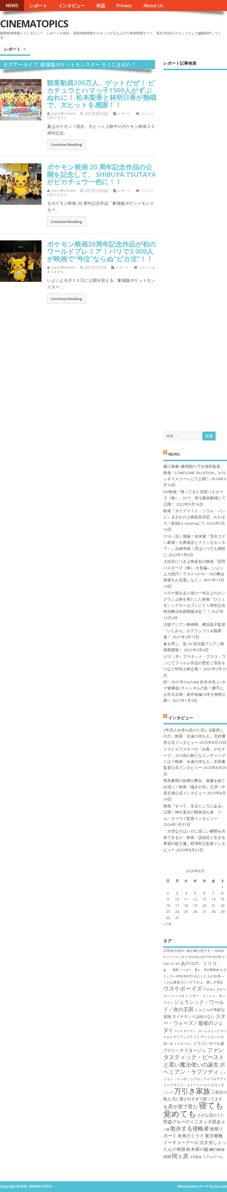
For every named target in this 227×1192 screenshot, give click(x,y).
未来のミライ (190, 1136)
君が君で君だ (183, 1106)
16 (168, 905)
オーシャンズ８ (174, 996)
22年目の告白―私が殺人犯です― (188, 950)
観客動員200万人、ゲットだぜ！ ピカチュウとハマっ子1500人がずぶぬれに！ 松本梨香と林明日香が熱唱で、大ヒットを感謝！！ (101, 93)
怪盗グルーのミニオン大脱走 (192, 1122)
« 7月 (167, 924)
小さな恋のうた (210, 1115)
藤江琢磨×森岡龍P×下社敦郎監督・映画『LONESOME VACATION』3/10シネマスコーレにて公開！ (194, 472)
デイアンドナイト (186, 1037)
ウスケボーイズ (182, 988)
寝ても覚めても (193, 1109)
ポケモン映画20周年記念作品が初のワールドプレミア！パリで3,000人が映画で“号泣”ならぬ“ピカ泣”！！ (101, 251)
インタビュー (71, 5)
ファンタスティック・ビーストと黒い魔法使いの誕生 (193, 1057)
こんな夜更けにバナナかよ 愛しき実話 (193, 982)
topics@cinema (63, 113)
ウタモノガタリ (214, 989)
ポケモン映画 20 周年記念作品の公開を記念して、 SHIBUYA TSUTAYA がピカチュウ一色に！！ (101, 174)
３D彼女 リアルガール (206, 1156)
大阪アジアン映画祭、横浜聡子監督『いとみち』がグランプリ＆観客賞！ (194, 630)
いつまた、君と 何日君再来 (199, 970)
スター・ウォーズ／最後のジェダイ (194, 1023)
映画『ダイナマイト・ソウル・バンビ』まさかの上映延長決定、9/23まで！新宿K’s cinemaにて (194, 517)
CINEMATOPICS (34, 23)
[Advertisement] (195, 246)
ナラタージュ (193, 1050)
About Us (153, 5)
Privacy (124, 5)
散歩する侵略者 (189, 1128)
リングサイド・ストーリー (183, 1085)
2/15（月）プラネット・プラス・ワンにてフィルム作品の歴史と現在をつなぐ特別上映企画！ (194, 662)
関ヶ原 (180, 1156)
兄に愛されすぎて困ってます (197, 1098)
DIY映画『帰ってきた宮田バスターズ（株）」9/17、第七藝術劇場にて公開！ (194, 498)
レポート (38, 5)
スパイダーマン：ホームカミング (197, 1031)
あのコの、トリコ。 (201, 963)
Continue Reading (66, 144)
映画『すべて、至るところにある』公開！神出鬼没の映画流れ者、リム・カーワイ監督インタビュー (194, 812)
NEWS (12, 5)
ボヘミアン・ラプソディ (194, 1067)
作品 (100, 5)
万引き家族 (192, 1091)
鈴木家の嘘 (197, 1149)
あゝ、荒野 (171, 970)
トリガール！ (183, 1044)
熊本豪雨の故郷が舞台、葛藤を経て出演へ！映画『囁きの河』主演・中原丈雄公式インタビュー (194, 786)
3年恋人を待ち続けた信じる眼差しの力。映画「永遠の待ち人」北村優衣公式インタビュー (194, 736)
